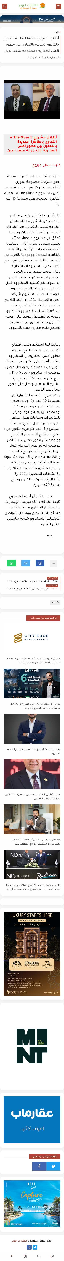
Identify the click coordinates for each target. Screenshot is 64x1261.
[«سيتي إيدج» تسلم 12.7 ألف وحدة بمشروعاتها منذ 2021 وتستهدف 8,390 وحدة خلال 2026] (32, 638)
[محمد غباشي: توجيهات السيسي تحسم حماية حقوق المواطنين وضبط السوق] (32, 774)
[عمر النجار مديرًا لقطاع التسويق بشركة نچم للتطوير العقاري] (32, 729)
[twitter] (53, 1166)
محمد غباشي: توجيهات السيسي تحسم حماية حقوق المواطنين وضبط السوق (32, 796)
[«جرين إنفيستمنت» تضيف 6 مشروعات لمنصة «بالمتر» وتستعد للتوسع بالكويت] (32, 683)
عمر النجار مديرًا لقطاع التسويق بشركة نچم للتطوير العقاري (33, 751)
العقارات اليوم (19, 1241)
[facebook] (39, 1166)
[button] (40, 563)
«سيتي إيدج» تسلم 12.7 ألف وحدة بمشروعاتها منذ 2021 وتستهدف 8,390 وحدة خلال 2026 (33, 661)
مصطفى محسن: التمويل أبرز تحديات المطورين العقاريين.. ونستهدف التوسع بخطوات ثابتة (35, 842)
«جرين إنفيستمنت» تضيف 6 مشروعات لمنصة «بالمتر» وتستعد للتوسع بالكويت (35, 706)
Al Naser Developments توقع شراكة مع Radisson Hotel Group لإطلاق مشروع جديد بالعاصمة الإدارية (33, 887)
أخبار (57, 32)
